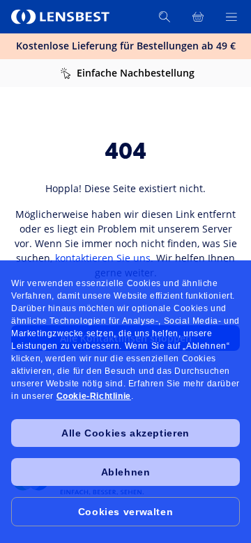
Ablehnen (126, 472)
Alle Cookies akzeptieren (125, 433)
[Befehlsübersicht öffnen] (231, 16)
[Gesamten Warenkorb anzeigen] (198, 16)
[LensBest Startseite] (61, 16)
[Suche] (164, 16)
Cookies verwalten (125, 511)
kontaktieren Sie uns (103, 258)
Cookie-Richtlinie (93, 396)
